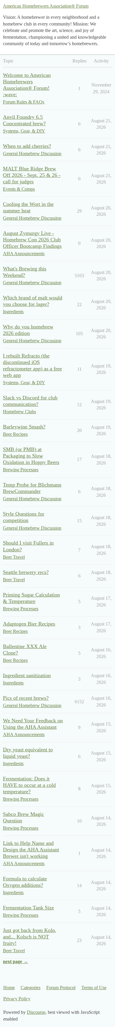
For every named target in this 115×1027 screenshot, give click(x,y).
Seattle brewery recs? (26, 572)
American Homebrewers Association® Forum (45, 6)
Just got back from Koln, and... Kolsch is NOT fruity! (29, 936)
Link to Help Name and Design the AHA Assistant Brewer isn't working (31, 849)
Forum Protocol (60, 987)
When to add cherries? (27, 146)
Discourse (36, 1012)
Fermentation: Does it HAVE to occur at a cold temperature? (29, 785)
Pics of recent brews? (26, 698)
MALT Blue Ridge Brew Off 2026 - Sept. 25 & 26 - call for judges (31, 175)
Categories (30, 987)
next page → (15, 961)
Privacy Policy (16, 998)
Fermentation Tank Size (28, 908)
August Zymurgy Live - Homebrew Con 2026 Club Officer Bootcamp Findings (32, 239)
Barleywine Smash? (24, 427)
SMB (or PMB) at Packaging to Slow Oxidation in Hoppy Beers (31, 455)
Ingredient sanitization (27, 675)
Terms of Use (93, 987)
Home (9, 987)
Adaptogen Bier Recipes (29, 624)
